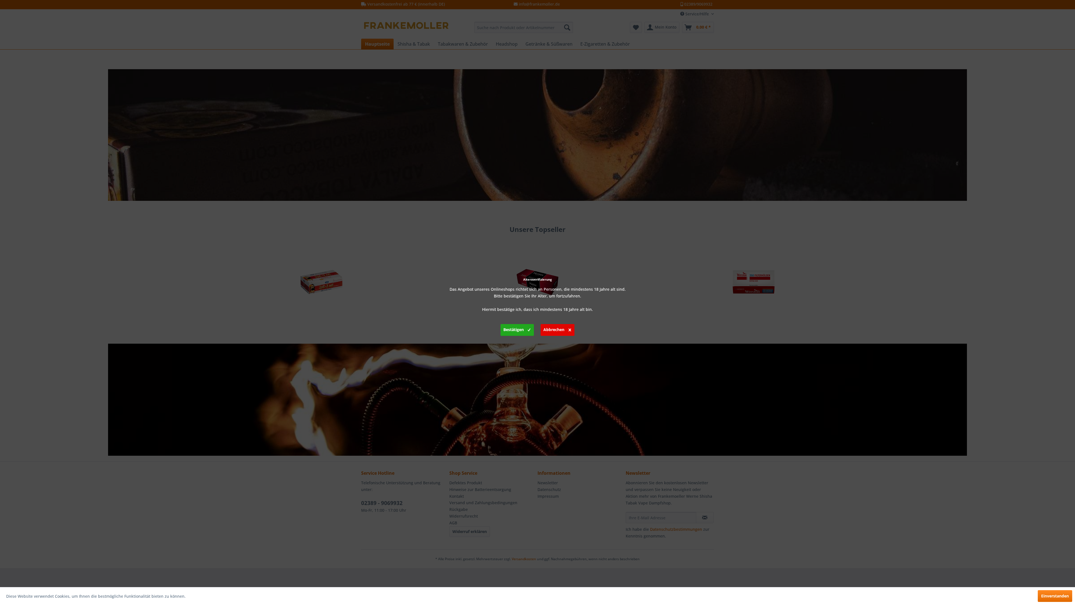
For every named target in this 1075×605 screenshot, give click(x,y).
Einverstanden (1055, 596)
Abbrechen (553, 329)
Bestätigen (513, 329)
